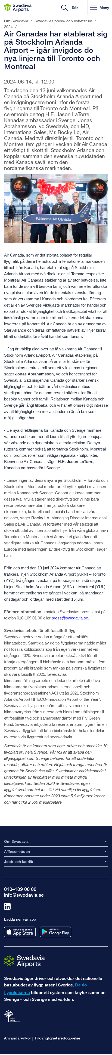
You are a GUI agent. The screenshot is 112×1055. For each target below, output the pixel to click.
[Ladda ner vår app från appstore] (20, 932)
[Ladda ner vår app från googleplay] (55, 932)
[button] (99, 7)
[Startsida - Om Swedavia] (18, 8)
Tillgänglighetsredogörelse (57, 1038)
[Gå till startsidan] (24, 961)
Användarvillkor (17, 1038)
